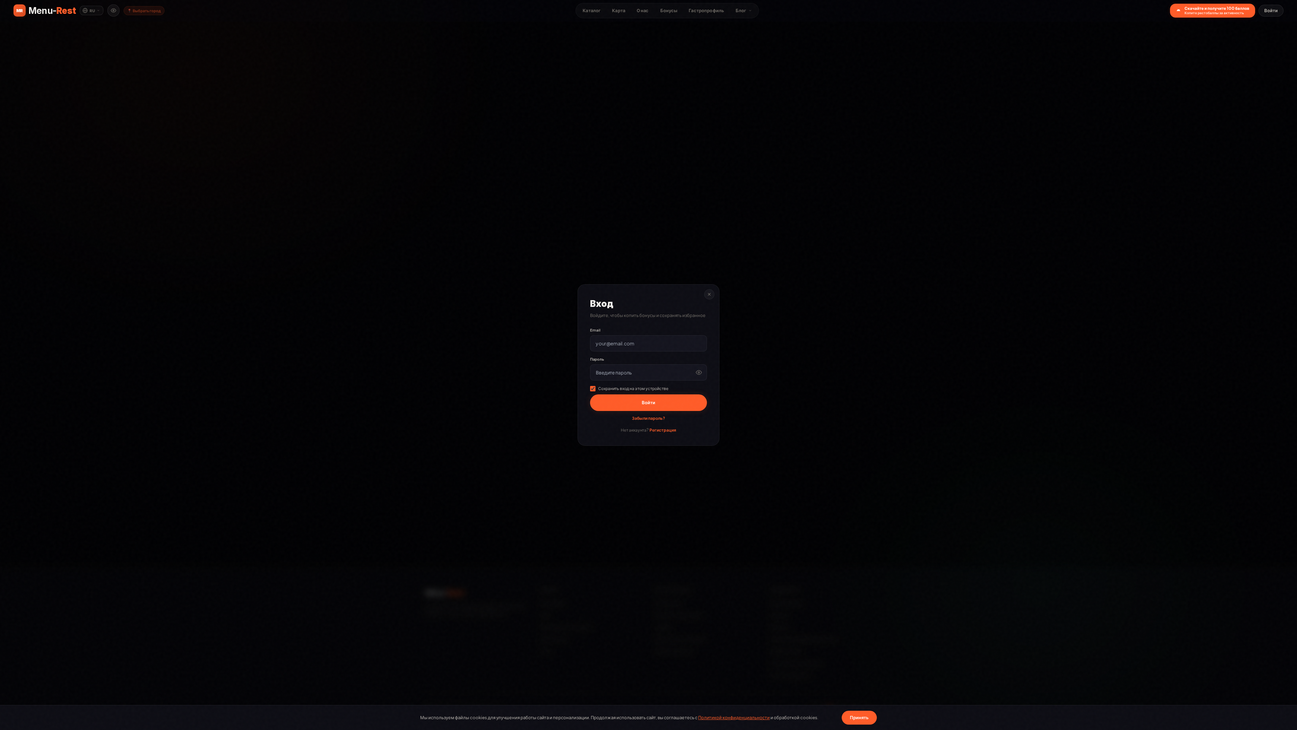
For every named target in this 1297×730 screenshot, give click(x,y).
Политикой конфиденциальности (734, 717)
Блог (741, 10)
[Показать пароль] (698, 372)
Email (595, 330)
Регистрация (663, 430)
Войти (1271, 10)
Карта (618, 10)
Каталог (592, 10)
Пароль (597, 359)
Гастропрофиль (706, 10)
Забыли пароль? (648, 418)
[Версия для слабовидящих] (113, 10)
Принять (859, 717)
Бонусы (669, 10)
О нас (643, 10)
